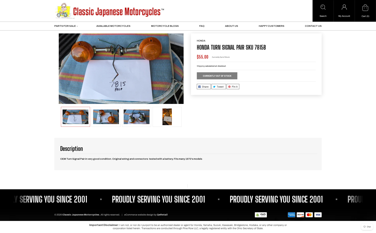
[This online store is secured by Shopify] (261, 214)
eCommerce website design (139, 214)
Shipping (201, 66)
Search (323, 16)
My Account (344, 16)
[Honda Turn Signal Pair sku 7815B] (121, 68)
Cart (364, 16)
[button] (323, 10)
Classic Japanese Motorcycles (80, 214)
